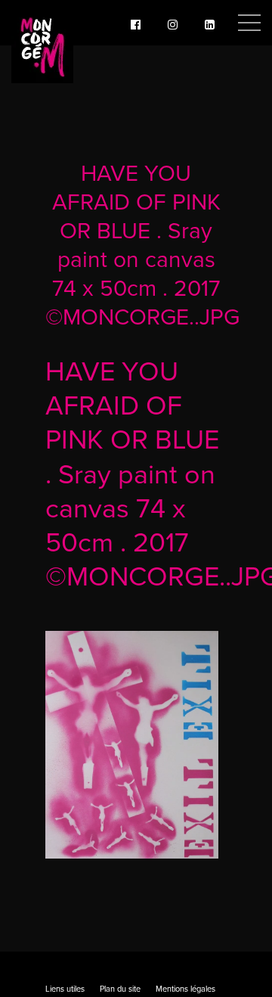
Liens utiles (65, 989)
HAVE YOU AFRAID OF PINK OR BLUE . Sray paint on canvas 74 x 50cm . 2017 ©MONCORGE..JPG (142, 245)
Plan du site (120, 989)
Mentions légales (185, 989)
